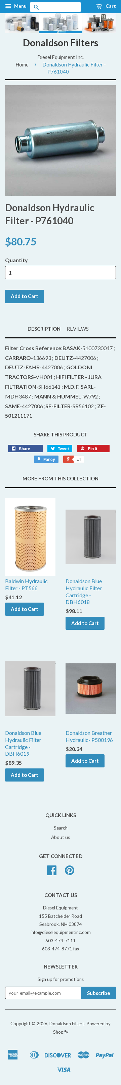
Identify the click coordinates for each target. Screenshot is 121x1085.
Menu (20, 6)
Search (61, 828)
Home (22, 64)
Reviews (78, 329)
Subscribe (98, 993)
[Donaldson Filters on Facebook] (52, 872)
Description (44, 329)
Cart (110, 6)
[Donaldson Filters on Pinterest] (70, 872)
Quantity (16, 260)
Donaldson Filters (60, 42)
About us (60, 837)
